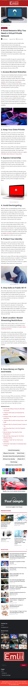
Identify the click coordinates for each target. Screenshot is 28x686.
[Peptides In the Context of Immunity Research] (4, 607)
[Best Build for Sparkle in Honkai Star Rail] (4, 563)
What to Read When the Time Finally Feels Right (17, 574)
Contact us (4, 673)
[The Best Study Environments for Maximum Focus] (4, 594)
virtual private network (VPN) (14, 465)
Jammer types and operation (5, 539)
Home (3, 25)
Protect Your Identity (9, 459)
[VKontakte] (23, 469)
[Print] (13, 472)
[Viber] (7, 472)
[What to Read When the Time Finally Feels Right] (4, 575)
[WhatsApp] (3, 472)
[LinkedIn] (10, 469)
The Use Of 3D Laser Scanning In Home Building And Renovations (6, 524)
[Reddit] (20, 469)
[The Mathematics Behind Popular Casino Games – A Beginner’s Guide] (4, 600)
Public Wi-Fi (21, 459)
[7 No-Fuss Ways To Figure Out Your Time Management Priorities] (4, 613)
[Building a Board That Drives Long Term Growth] (4, 569)
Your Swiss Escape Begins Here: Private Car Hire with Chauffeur (17, 580)
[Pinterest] (16, 469)
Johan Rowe (5, 39)
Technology (7, 25)
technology (14, 462)
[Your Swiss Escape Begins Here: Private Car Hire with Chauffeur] (4, 581)
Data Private (21, 453)
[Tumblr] (13, 469)
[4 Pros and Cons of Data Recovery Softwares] (21, 517)
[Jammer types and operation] (7, 533)
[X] (7, 469)
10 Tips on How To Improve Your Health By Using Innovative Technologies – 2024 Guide (20, 541)
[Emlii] (14, 3)
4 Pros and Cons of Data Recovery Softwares (21, 523)
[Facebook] (3, 469)
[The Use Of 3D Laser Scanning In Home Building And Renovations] (7, 517)
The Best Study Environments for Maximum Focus (18, 593)
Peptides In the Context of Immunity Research (16, 605)
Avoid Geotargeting (14, 450)
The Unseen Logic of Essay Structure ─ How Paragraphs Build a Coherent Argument (18, 587)
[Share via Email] (10, 472)
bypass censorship (7, 233)
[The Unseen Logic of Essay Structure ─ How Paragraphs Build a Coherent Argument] (4, 587)
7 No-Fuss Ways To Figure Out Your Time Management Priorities (18, 611)
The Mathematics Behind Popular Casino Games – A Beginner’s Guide (18, 600)
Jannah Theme (5, 681)
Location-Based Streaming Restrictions (14, 456)
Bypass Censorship (9, 453)
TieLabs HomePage (6, 675)
